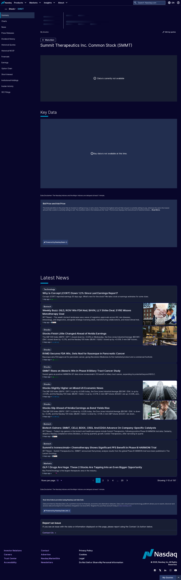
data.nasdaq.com (125, 506)
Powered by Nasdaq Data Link (57, 511)
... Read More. (155, 210)
